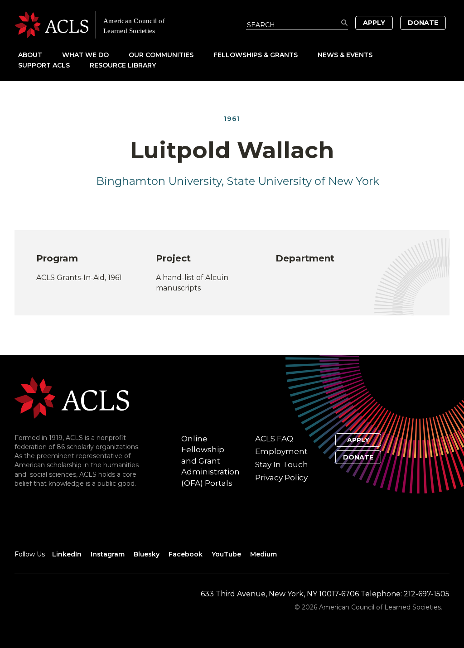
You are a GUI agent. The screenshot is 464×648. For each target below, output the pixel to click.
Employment (281, 451)
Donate (423, 23)
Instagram (108, 554)
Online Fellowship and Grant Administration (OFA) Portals (210, 461)
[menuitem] (39, 54)
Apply (374, 23)
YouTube (226, 554)
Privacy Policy (281, 477)
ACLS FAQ (274, 438)
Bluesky (147, 554)
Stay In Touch (281, 464)
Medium (263, 554)
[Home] (123, 25)
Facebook (186, 554)
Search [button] (344, 22)
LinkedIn (67, 554)
